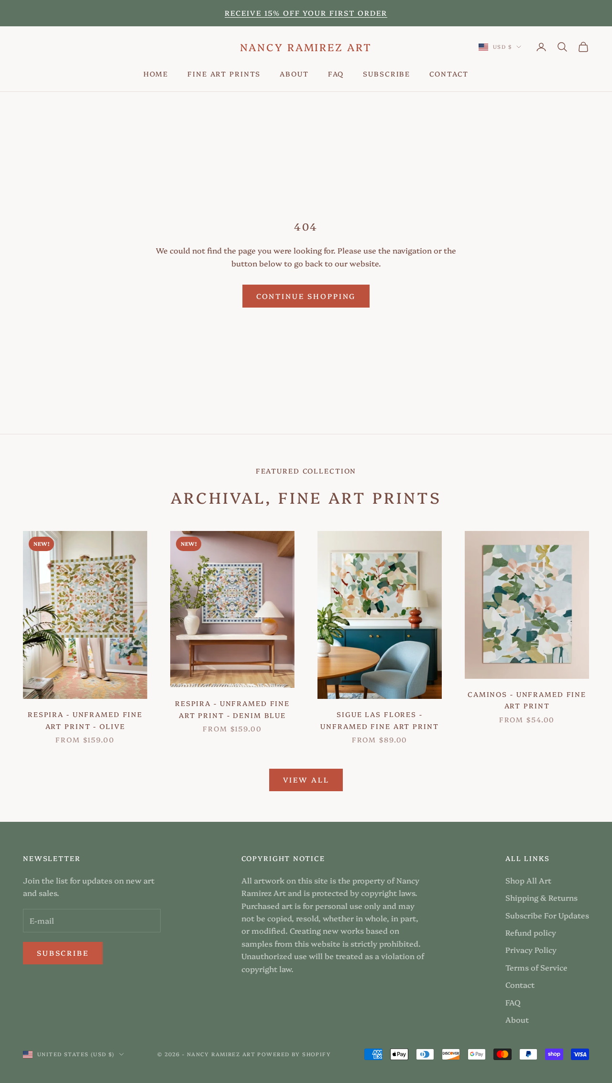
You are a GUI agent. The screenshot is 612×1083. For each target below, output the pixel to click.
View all (306, 779)
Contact (520, 984)
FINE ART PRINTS (224, 73)
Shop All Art (528, 880)
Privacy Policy (531, 949)
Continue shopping (306, 296)
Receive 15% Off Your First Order (306, 13)
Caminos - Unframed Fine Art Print (527, 699)
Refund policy (530, 932)
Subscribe (63, 953)
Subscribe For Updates (547, 915)
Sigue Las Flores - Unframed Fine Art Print (379, 719)
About (517, 1019)
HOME (156, 73)
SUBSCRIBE (386, 73)
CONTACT (449, 73)
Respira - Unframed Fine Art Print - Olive (85, 719)
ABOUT (294, 73)
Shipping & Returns (541, 897)
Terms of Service (536, 967)
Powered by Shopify (294, 1054)
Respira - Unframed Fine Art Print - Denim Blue (232, 708)
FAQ (336, 73)
